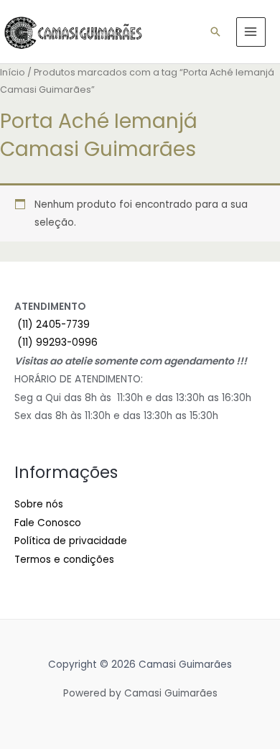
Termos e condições (64, 559)
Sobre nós (38, 504)
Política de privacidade (70, 541)
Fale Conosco (47, 523)
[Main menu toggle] (251, 32)
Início (12, 72)
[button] (215, 31)
